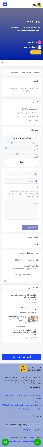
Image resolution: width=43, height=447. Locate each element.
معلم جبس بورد (31, 312)
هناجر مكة (37, 402)
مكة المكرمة (32, 299)
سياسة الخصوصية (28, 441)
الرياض (35, 244)
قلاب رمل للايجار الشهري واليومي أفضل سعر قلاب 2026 (21, 405)
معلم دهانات (22, 312)
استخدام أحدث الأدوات (31, 113)
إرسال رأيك (32, 227)
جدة (24, 323)
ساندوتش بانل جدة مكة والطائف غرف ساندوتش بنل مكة (23, 296)
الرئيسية (37, 72)
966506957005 (27, 275)
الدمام (33, 334)
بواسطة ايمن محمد (30, 47)
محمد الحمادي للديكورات (27, 307)
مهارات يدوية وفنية (32, 120)
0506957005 (15, 27)
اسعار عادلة (18, 113)
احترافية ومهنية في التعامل (30, 109)
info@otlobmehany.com (15, 425)
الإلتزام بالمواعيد (33, 116)
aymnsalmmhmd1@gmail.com (27, 31)
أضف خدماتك (24, 357)
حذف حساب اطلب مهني (13, 441)
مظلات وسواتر (31, 302)
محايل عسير (32, 309)
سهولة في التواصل (20, 116)
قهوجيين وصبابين (21, 326)
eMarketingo (31, 437)
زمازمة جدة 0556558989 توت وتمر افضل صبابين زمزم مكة (17, 318)
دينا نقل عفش (26, 72)
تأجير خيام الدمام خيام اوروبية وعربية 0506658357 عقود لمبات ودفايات (23, 331)
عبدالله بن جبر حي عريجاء (31, 27)
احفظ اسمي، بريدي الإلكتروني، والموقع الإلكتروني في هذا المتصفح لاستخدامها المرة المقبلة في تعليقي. (23, 193)
